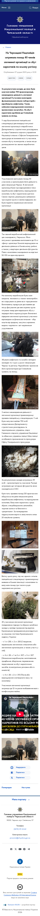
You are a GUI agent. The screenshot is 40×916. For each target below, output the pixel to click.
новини (21, 78)
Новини (8, 47)
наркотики (11, 78)
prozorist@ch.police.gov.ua (20, 838)
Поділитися (20, 772)
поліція (28, 78)
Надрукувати (20, 767)
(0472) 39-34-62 (20, 829)
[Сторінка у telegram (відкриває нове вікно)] (28, 849)
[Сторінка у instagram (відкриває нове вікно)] (24, 849)
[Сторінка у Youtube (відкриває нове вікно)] (20, 849)
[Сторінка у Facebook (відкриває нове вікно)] (11, 849)
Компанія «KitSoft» (14, 905)
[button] (20, 799)
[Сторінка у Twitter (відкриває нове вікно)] (15, 849)
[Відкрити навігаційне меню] (9, 8)
